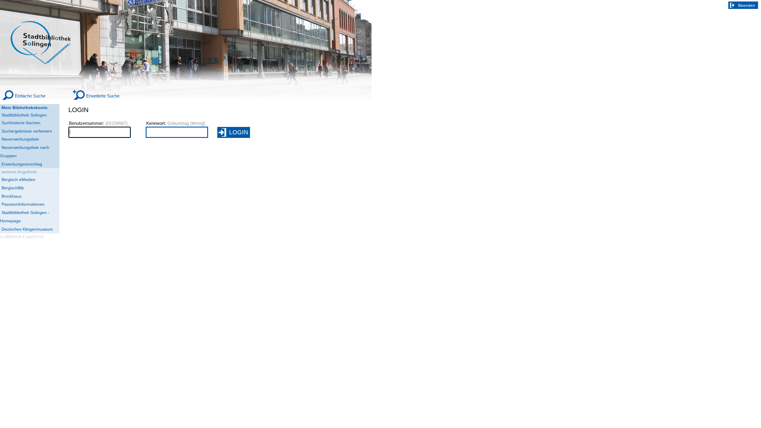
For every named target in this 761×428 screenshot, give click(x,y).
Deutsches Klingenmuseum (27, 229)
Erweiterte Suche (103, 95)
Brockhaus (11, 196)
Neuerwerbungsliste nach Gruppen (24, 151)
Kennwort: (156, 123)
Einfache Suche (30, 95)
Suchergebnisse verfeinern (26, 131)
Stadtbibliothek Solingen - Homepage (24, 216)
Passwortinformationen (23, 204)
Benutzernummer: (86, 123)
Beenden (746, 5)
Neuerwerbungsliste (20, 139)
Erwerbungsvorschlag (21, 164)
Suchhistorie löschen (20, 122)
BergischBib (12, 187)
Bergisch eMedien (18, 179)
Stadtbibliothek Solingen (24, 115)
